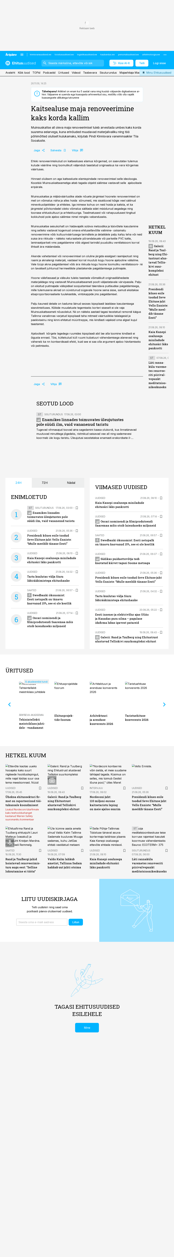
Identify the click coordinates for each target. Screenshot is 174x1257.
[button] (41, 922)
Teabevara (90, 72)
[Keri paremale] (164, 704)
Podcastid (49, 72)
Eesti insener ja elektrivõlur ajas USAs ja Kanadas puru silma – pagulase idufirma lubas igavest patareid (122, 618)
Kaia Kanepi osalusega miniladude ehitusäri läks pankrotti (158, 340)
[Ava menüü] (22, 54)
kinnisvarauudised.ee (40, 54)
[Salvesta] (77, 508)
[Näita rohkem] (165, 54)
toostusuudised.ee (64, 54)
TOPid (36, 72)
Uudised (32, 530)
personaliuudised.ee (128, 54)
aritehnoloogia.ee (151, 54)
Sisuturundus (108, 72)
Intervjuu (96, 788)
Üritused (63, 72)
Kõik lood (24, 72)
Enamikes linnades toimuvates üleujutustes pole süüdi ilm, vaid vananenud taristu (80, 422)
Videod (76, 72)
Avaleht (10, 72)
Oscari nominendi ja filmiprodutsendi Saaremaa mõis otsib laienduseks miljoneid (50, 622)
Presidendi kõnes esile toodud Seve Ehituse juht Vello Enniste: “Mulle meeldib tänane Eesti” (49, 539)
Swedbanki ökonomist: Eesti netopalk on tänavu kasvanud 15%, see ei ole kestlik (49, 599)
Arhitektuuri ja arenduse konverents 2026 (101, 720)
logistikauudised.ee (87, 54)
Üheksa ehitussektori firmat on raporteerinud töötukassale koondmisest (23, 801)
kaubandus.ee (107, 54)
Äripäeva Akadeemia (31, 714)
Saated (31, 590)
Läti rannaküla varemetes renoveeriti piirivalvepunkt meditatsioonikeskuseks (158, 375)
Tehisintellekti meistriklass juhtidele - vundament (32, 723)
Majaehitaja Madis (130, 72)
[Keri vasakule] (9, 704)
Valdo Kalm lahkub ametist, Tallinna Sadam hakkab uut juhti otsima (65, 863)
